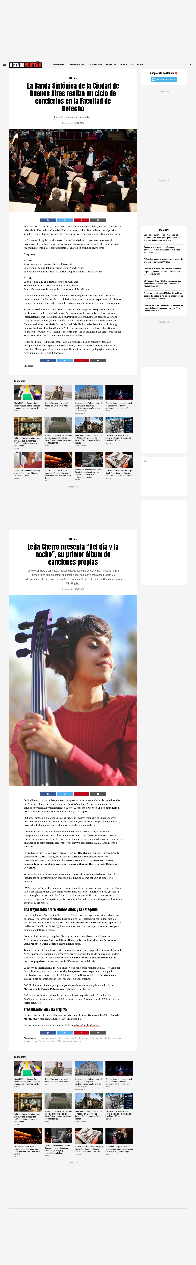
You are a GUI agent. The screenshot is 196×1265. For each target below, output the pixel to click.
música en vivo (30, 1041)
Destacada (97, 1038)
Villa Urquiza (63, 1041)
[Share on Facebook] (48, 220)
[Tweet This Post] (65, 220)
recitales (53, 1041)
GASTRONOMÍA (137, 65)
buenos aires (39, 1038)
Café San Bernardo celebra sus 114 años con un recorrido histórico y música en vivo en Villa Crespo (163, 308)
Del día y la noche (83, 1038)
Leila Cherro (108, 1038)
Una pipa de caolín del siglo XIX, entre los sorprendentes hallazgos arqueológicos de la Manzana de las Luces (162, 237)
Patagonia (43, 1041)
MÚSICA (123, 65)
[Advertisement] (98, 30)
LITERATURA (111, 65)
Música (118, 1038)
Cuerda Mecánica (66, 1038)
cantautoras (51, 1038)
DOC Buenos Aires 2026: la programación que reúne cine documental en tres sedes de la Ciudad (162, 284)
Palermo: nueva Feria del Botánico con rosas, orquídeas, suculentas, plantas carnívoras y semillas (162, 271)
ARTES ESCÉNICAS (77, 65)
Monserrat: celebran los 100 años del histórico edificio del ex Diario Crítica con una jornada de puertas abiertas (163, 296)
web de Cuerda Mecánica (86, 1025)
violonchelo (75, 1041)
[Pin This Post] (81, 220)
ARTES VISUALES (95, 65)
